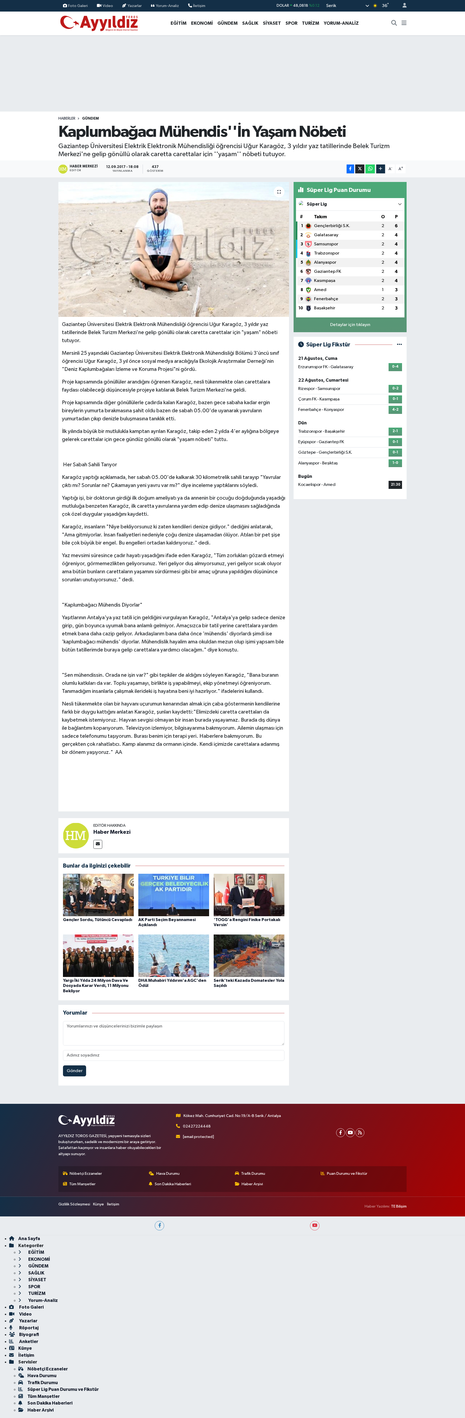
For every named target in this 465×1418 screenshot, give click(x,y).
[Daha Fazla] (380, 168)
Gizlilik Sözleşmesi (74, 1204)
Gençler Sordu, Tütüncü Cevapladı (97, 920)
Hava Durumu (167, 1174)
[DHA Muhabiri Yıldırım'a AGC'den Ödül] (173, 955)
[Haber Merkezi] (76, 835)
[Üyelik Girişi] (402, 6)
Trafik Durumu (253, 1174)
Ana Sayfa (29, 1238)
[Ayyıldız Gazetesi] (99, 23)
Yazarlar (135, 5)
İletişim (199, 5)
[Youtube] (350, 1132)
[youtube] (314, 1225)
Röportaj (28, 1328)
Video (108, 5)
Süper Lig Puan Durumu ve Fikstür (63, 1389)
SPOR (291, 23)
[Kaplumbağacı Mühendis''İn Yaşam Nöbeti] (173, 249)
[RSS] (359, 1132)
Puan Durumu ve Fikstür (347, 1174)
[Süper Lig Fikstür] (399, 344)
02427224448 (197, 1126)
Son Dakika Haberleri (173, 1184)
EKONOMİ (202, 23)
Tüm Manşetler (82, 1184)
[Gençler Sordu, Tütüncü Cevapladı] (98, 895)
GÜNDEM (227, 23)
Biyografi (28, 1334)
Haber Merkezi (112, 832)
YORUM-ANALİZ (341, 23)
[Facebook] (340, 1132)
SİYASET (272, 23)
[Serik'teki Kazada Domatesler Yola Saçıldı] (249, 955)
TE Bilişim (399, 1206)
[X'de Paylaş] (359, 168)
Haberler (66, 118)
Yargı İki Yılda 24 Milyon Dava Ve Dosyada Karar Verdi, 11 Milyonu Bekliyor (95, 985)
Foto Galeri (78, 5)
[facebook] (159, 1225)
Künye (98, 1204)
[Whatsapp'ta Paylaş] (370, 168)
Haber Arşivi (252, 1184)
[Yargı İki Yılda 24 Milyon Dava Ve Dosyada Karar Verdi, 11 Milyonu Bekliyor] (98, 955)
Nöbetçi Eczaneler (86, 1174)
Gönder (75, 1071)
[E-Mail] (97, 844)
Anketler (28, 1341)
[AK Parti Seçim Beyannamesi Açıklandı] (173, 895)
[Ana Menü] (404, 23)
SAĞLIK (250, 23)
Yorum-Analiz (167, 5)
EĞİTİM (178, 23)
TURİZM (310, 23)
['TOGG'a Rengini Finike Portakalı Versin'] (249, 895)
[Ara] (394, 23)
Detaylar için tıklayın (350, 325)
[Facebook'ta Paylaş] (350, 168)
